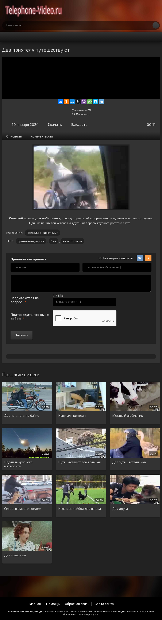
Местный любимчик (127, 415)
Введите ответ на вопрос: (25, 300)
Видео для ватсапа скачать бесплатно (33, 10)
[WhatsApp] (89, 101)
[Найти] (156, 25)
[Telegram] (101, 101)
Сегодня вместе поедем (22, 508)
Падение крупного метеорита (18, 464)
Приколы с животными (42, 232)
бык (53, 241)
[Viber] (83, 101)
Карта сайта (104, 604)
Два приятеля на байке (21, 415)
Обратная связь (77, 604)
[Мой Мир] (72, 101)
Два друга (120, 508)
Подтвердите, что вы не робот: (30, 316)
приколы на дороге (31, 241)
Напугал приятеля (72, 415)
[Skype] (95, 101)
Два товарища (15, 555)
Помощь (53, 604)
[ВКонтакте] (60, 101)
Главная (35, 604)
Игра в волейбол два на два (79, 508)
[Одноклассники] (66, 101)
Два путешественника (129, 462)
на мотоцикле (72, 241)
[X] (78, 101)
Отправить (21, 335)
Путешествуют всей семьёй (79, 462)
